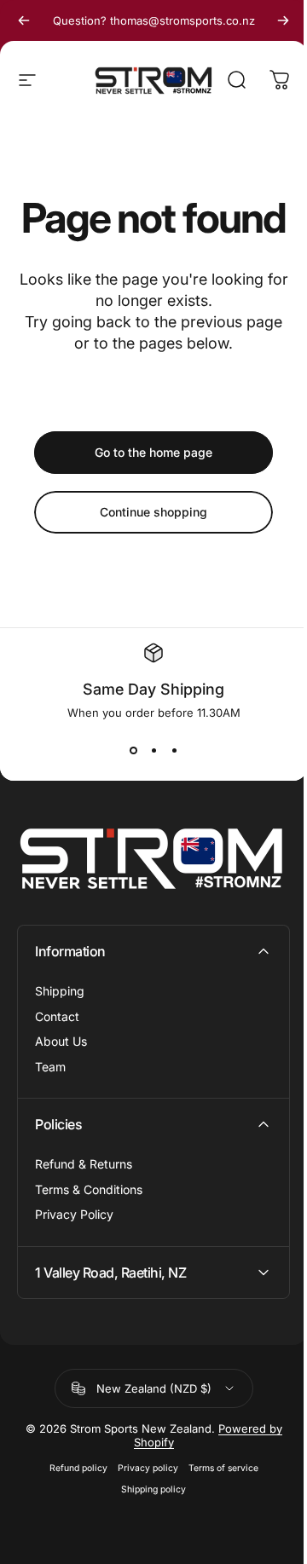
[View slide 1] (133, 750)
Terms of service (217, 1513)
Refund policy (72, 1513)
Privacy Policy (74, 1214)
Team (50, 1066)
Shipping (59, 991)
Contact (57, 1016)
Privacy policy (141, 1513)
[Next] (283, 20)
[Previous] (24, 20)
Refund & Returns (83, 1164)
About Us (61, 1041)
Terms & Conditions (88, 1189)
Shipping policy (147, 1534)
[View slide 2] (153, 750)
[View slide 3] (174, 750)
